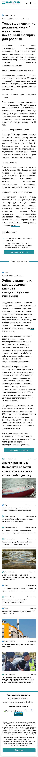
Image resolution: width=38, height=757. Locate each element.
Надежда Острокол (23, 19)
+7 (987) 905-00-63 (18, 698)
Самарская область (11, 459)
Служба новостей (19, 276)
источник (15, 225)
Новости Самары (10, 516)
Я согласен (19, 750)
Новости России (10, 15)
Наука (6, 272)
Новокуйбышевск (10, 674)
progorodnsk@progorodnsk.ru (18, 702)
